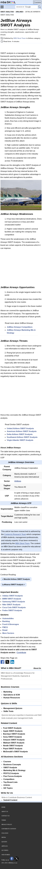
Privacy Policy (7, 824)
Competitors (8, 779)
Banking (6, 621)
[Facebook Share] (2, 663)
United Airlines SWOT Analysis (20, 428)
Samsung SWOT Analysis (13, 602)
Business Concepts (12, 765)
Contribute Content (9, 828)
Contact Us (5, 815)
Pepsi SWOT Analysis (12, 749)
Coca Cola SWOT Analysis (14, 607)
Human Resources (11, 698)
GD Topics (8, 788)
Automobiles (8, 618)
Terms (4, 820)
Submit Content (10, 800)
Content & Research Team (15, 534)
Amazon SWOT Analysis (14, 740)
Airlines (17, 481)
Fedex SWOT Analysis (12, 610)
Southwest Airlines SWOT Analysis (22, 437)
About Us (37, 668)
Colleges (5, 833)
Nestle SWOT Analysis (13, 746)
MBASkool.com (13, 862)
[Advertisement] (21, 47)
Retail (4, 630)
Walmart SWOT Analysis (13, 743)
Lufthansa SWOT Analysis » (13, 584)
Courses (37, 2)
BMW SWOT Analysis (11, 599)
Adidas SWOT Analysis (12, 596)
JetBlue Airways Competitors (19, 327)
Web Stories (6, 854)
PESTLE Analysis (11, 773)
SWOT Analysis (10, 767)
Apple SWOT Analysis (13, 731)
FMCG (5, 627)
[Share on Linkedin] (12, 663)
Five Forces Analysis (12, 776)
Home (3, 807)
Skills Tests (8, 711)
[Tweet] (7, 663)
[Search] (39, 7)
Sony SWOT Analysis (12, 737)
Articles (6, 785)
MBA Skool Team (19, 38)
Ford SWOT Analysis (12, 728)
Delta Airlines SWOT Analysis (20, 434)
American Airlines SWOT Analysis (22, 431)
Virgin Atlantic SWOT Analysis (20, 440)
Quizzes (4, 841)
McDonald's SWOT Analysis (15, 752)
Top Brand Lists (10, 782)
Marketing (7, 692)
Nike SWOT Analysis (11, 605)
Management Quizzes (12, 708)
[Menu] (2, 7)
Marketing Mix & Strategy (14, 770)
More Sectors (8, 633)
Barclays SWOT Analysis (14, 734)
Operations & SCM (11, 695)
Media (4, 837)
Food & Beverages (10, 624)
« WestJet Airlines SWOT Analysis (16, 579)
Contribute (21, 653)
